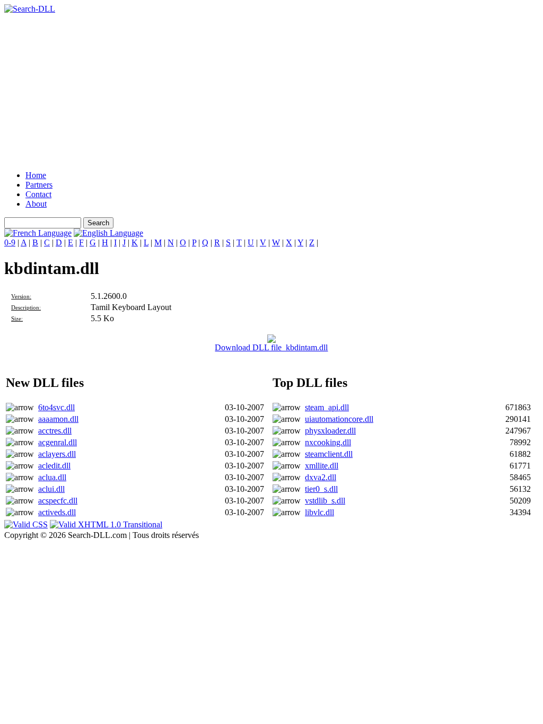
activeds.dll (57, 512)
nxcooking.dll (328, 442)
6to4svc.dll (56, 407)
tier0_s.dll (321, 488)
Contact (38, 194)
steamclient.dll (329, 453)
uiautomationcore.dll (339, 418)
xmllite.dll (321, 465)
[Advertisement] (271, 88)
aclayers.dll (57, 453)
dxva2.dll (320, 477)
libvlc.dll (319, 512)
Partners (38, 184)
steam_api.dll (327, 407)
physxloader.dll (330, 430)
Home (35, 175)
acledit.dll (54, 465)
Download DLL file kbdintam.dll (271, 347)
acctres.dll (55, 430)
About (36, 203)
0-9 (9, 242)
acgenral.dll (57, 442)
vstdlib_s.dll (325, 500)
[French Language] (38, 232)
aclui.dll (51, 488)
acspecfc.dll (57, 500)
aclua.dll (52, 477)
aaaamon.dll (58, 418)
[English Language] (108, 232)
